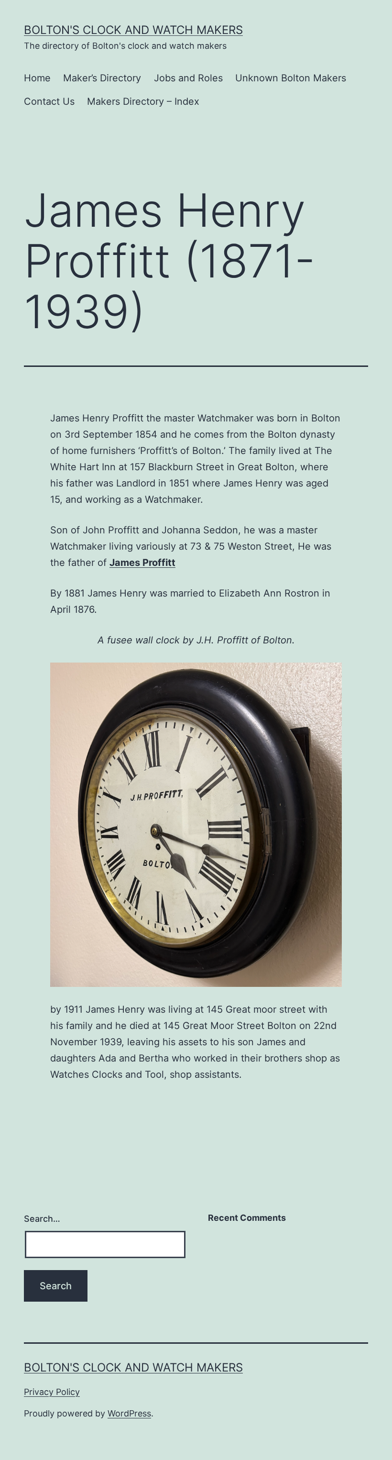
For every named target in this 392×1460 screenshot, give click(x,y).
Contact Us (49, 101)
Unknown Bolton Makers (290, 78)
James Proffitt (142, 562)
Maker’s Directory (102, 78)
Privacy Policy (52, 1392)
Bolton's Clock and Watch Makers (133, 30)
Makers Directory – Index (143, 101)
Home (37, 78)
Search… (42, 1219)
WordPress (129, 1413)
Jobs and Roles (188, 78)
